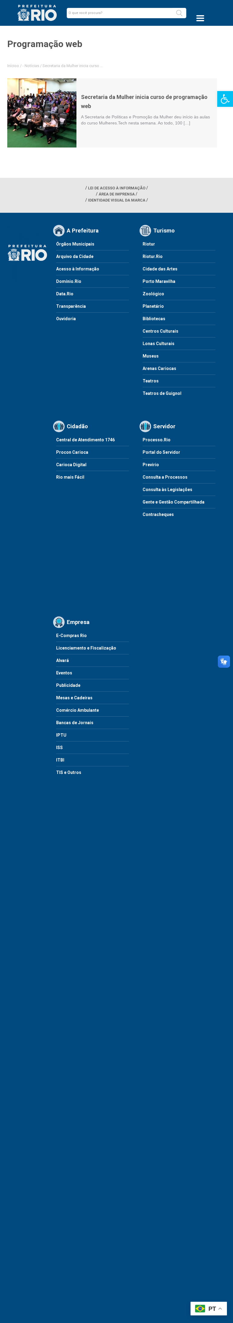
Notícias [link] (32, 65)
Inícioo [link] (13, 65)
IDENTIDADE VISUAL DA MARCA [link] (116, 200)
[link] (225, 99)
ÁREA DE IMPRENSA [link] (117, 194)
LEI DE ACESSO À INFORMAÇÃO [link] (116, 188)
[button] (179, 13)
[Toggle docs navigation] (200, 18)
